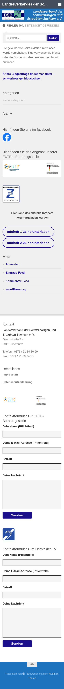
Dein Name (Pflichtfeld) (18, 426)
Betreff (7, 459)
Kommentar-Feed (17, 281)
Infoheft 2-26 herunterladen (28, 243)
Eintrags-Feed (15, 272)
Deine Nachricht (13, 475)
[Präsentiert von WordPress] (23, 674)
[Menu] (59, 4)
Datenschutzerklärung (17, 382)
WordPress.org (16, 289)
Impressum (10, 374)
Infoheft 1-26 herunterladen (28, 231)
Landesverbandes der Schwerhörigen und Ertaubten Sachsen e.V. (25, 4)
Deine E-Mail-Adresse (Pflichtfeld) (26, 442)
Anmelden (12, 264)
